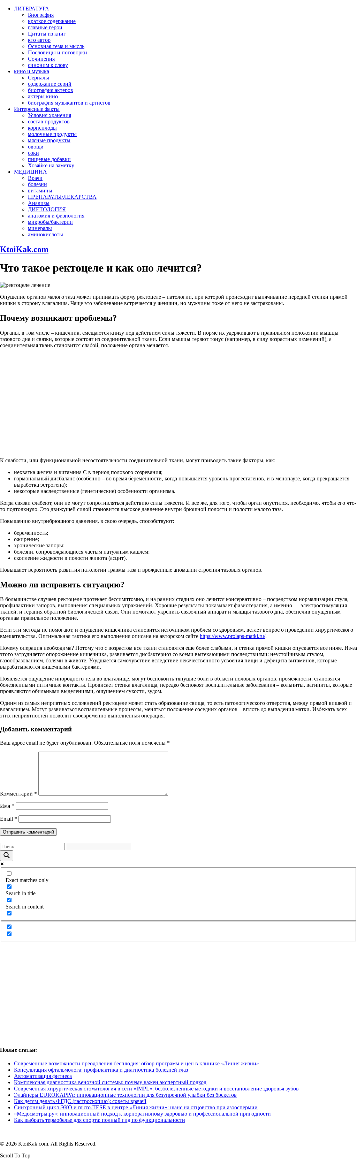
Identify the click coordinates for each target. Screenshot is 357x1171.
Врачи (35, 178)
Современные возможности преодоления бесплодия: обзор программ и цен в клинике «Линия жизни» (136, 1063)
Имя (7, 806)
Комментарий (18, 794)
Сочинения (41, 59)
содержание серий (49, 84)
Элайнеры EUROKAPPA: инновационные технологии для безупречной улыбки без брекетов (125, 1095)
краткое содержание (52, 21)
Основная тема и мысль (56, 46)
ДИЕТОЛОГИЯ (47, 209)
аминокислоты (45, 234)
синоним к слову (48, 65)
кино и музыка (31, 71)
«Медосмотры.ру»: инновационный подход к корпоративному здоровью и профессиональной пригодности (142, 1114)
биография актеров (50, 90)
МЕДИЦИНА (30, 172)
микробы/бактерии (50, 222)
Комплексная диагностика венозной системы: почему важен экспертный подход (110, 1082)
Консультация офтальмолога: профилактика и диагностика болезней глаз (101, 1070)
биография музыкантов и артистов (69, 103)
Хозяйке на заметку (51, 165)
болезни (37, 184)
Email (8, 819)
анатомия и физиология (56, 216)
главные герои (45, 27)
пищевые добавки (49, 159)
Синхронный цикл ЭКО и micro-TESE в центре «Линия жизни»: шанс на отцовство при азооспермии (136, 1107)
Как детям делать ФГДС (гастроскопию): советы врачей (80, 1101)
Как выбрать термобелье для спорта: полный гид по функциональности (99, 1120)
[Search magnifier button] (6, 855)
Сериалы (38, 78)
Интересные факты (37, 109)
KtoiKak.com (24, 249)
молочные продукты (52, 134)
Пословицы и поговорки (57, 52)
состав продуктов (49, 121)
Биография (41, 15)
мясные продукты (49, 140)
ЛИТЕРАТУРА (31, 9)
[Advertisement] (178, 403)
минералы (40, 228)
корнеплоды (42, 128)
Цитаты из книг (47, 34)
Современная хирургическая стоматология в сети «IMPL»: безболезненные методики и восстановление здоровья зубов (156, 1089)
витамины (40, 190)
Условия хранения (49, 115)
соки (33, 153)
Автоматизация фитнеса (43, 1076)
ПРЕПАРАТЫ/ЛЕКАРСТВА (62, 197)
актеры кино (43, 96)
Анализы (39, 203)
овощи (36, 147)
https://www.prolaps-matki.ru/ (232, 636)
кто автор (39, 40)
